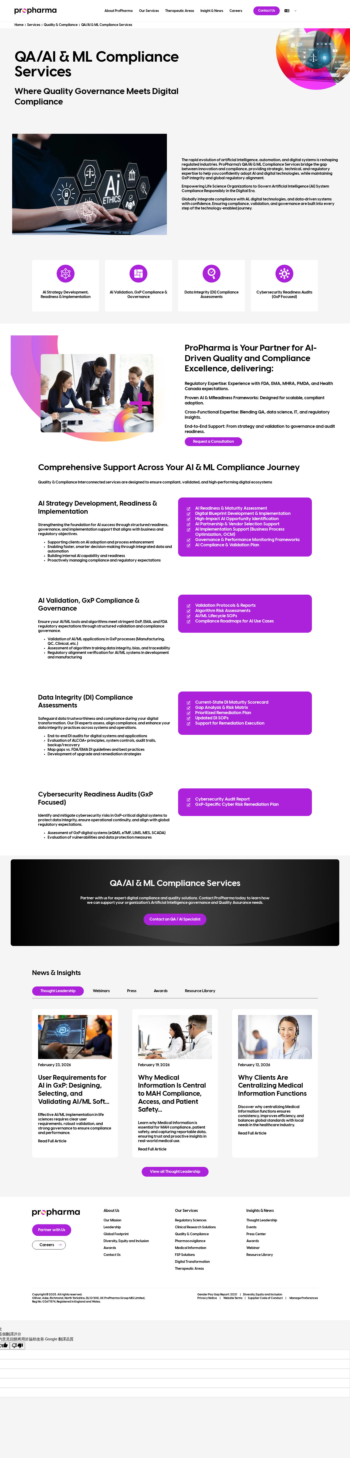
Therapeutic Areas (179, 11)
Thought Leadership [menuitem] (261, 1220)
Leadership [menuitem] (112, 1227)
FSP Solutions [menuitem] (185, 1255)
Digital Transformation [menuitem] (192, 1262)
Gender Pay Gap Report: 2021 (217, 1294)
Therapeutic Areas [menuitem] (189, 1269)
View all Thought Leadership (175, 1172)
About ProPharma (119, 11)
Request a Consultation (213, 442)
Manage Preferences (303, 1298)
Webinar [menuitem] (253, 1248)
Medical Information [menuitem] (190, 1248)
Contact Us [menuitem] (112, 1255)
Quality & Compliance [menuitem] (192, 1234)
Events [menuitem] (251, 1227)
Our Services (149, 11)
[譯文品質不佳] (17, 1346)
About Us (111, 1211)
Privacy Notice (207, 1298)
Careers (236, 11)
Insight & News (211, 11)
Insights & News (260, 1211)
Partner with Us (51, 1230)
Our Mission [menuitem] (112, 1220)
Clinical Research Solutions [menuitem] (195, 1227)
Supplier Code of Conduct (265, 1298)
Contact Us (266, 11)
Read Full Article (52, 1141)
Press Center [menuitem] (256, 1234)
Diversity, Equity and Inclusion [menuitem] (126, 1241)
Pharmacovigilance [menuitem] (190, 1241)
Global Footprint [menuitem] (116, 1234)
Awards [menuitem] (110, 1248)
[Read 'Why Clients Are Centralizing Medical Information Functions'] (275, 1037)
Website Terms (232, 1298)
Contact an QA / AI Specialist (175, 919)
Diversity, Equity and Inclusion (262, 1294)
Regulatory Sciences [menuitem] (190, 1220)
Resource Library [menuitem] (259, 1255)
